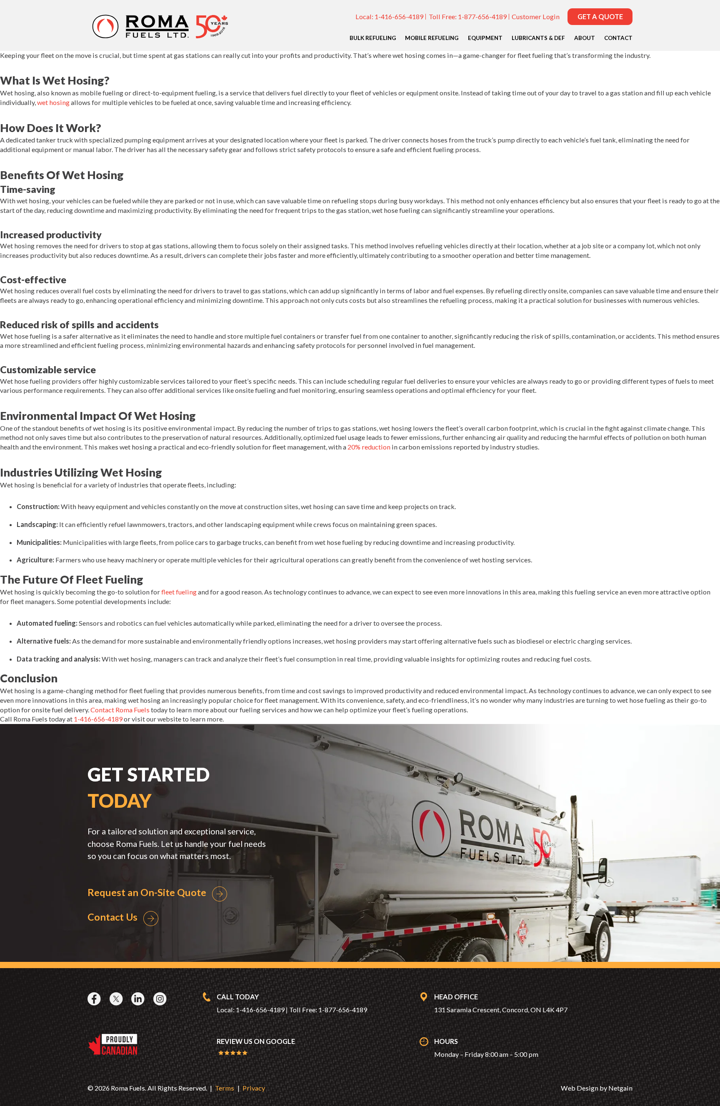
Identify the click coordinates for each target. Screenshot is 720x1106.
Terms (224, 1088)
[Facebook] (95, 999)
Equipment (485, 38)
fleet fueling (179, 592)
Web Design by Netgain (596, 1088)
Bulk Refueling (373, 38)
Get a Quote (600, 16)
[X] (117, 999)
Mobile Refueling (431, 38)
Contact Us (113, 917)
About (584, 38)
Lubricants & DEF (538, 38)
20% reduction (369, 447)
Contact (618, 38)
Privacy (253, 1088)
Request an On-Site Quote (147, 892)
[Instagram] (161, 999)
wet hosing (53, 102)
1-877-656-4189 (482, 16)
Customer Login (536, 16)
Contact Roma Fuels (120, 710)
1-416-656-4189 (399, 16)
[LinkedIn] (139, 999)
